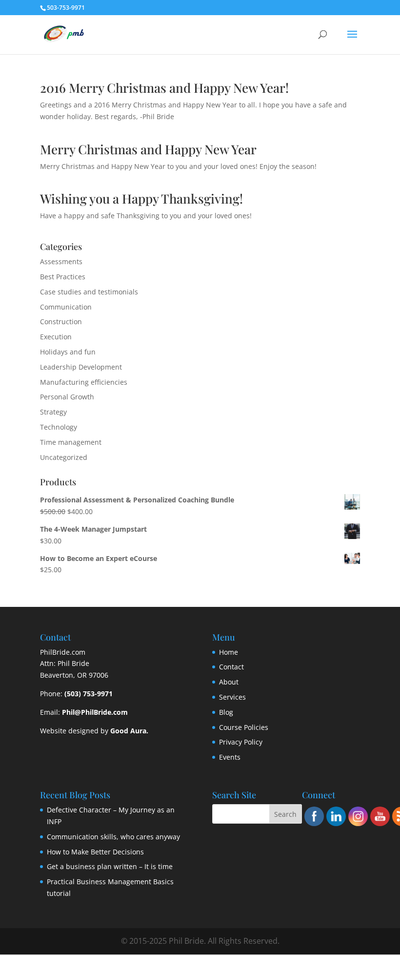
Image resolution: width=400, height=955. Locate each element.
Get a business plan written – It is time (110, 866)
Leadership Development (81, 367)
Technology (58, 427)
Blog (226, 712)
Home (228, 652)
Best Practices (62, 276)
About (229, 681)
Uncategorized (63, 457)
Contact (231, 666)
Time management (70, 442)
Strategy (53, 411)
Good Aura (128, 730)
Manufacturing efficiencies (83, 382)
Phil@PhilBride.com (95, 712)
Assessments (61, 261)
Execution (56, 336)
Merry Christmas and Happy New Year (148, 149)
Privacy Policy (240, 742)
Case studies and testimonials (89, 291)
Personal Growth (67, 396)
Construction (61, 321)
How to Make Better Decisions (95, 851)
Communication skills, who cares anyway (113, 836)
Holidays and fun (68, 351)
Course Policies (243, 727)
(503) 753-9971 (88, 693)
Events (229, 757)
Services (232, 697)
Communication (66, 306)
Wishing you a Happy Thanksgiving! (141, 198)
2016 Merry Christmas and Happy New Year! (164, 87)
